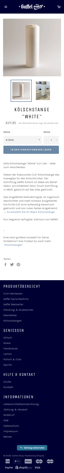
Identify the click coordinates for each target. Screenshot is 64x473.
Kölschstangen (13, 244)
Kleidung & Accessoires (18, 309)
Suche (7, 381)
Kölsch (7, 337)
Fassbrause (10, 348)
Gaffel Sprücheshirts (16, 299)
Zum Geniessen (12, 293)
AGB (5, 420)
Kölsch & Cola (12, 359)
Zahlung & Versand (15, 409)
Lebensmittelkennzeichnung (21, 404)
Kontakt (8, 387)
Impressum (10, 431)
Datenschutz (11, 425)
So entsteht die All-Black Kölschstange (31, 212)
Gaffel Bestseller (13, 304)
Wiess (7, 343)
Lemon (7, 353)
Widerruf (8, 415)
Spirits (7, 364)
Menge (6, 132)
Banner (7, 436)
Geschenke (10, 315)
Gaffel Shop (18, 455)
